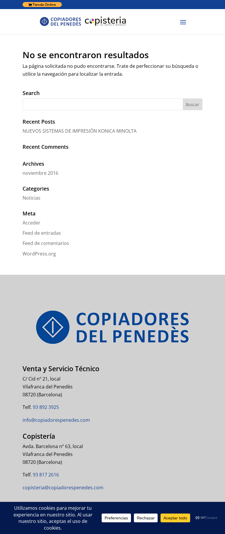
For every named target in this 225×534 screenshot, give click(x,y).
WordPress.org (39, 253)
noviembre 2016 (40, 173)
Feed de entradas (42, 233)
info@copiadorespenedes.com (56, 420)
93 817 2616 (45, 474)
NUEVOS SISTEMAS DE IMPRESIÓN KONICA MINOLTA (80, 131)
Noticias (31, 198)
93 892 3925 (45, 407)
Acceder (31, 223)
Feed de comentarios (46, 243)
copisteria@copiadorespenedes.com (63, 487)
